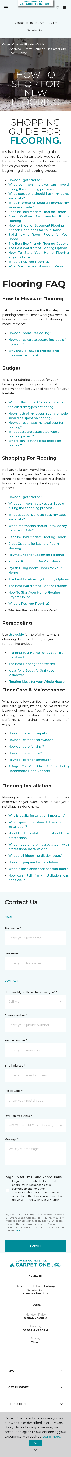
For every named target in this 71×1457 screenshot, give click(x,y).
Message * (11, 1139)
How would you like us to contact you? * (31, 992)
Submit (35, 1245)
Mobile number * (16, 1040)
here (17, 1230)
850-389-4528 (35, 30)
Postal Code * (13, 1090)
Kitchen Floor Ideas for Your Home (34, 230)
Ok (35, 1443)
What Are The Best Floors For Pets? (36, 266)
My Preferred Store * (18, 1116)
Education (17, 1404)
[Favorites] (57, 7)
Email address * (15, 1065)
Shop (12, 1370)
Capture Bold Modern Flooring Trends (37, 212)
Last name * (12, 953)
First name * (13, 928)
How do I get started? (25, 180)
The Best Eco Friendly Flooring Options (38, 243)
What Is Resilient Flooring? (29, 262)
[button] (50, 7)
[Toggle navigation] (5, 7)
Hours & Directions (35, 1293)
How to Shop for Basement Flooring (36, 225)
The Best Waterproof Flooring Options (38, 248)
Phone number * (16, 1015)
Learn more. (51, 1436)
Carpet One (10, 44)
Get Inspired (18, 1387)
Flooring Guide (34, 44)
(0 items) (64, 7)
